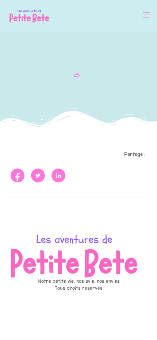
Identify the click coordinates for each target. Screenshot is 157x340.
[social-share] (17, 175)
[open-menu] (146, 16)
